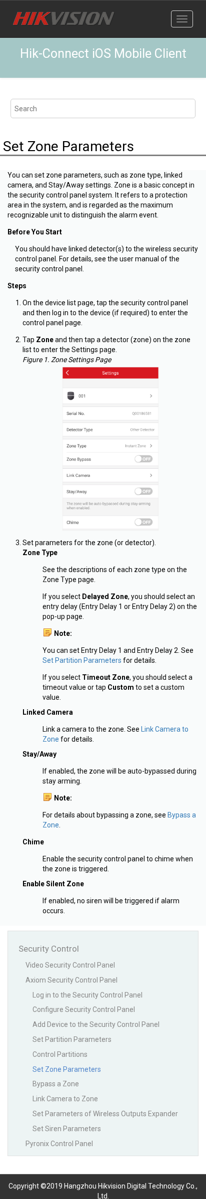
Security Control (48, 949)
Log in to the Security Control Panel (87, 995)
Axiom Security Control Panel (72, 980)
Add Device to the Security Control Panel (96, 1024)
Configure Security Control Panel (83, 1009)
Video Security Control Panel (70, 965)
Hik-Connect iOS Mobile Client (103, 53)
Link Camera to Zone (65, 1099)
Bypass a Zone (55, 1084)
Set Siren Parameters (66, 1129)
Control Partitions (60, 1054)
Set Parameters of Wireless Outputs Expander (105, 1114)
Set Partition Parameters (82, 660)
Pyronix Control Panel (59, 1144)
